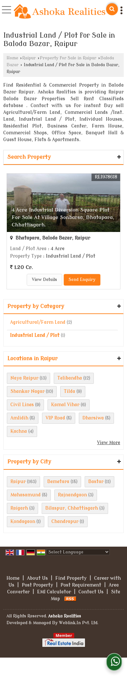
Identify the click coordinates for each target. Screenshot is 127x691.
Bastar (96, 481)
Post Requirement (81, 585)
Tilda (69, 391)
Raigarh (19, 508)
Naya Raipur (24, 378)
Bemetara (58, 481)
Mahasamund (25, 494)
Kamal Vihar (65, 404)
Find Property (71, 578)
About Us (37, 578)
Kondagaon (22, 521)
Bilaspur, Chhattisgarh (71, 508)
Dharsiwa (93, 418)
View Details (44, 279)
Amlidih (19, 418)
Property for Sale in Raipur (68, 58)
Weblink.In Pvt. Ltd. (78, 623)
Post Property (37, 585)
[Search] (112, 9)
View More (108, 442)
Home (12, 58)
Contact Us (91, 591)
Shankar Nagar (27, 391)
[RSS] (70, 598)
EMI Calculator (54, 591)
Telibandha (69, 378)
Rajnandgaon (72, 494)
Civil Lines (22, 404)
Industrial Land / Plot (35, 335)
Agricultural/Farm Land (37, 322)
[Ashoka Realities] (60, 12)
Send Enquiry (82, 279)
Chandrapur (64, 521)
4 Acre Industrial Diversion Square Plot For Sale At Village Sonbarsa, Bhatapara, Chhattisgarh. (63, 217)
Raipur (29, 58)
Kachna (18, 431)
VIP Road (55, 418)
